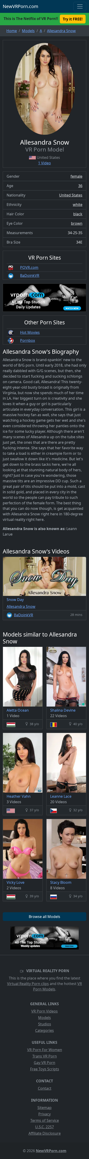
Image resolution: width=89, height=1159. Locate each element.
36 (80, 185)
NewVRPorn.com (20, 6)
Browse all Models (44, 916)
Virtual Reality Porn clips (28, 983)
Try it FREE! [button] (73, 19)
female (76, 176)
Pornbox (27, 340)
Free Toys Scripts (44, 1069)
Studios (44, 1024)
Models (44, 1017)
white (77, 204)
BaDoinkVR (29, 275)
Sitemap (44, 1107)
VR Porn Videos (44, 1011)
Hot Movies (30, 332)
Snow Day (15, 599)
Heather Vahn (19, 796)
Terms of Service (44, 1120)
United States (70, 195)
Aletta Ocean (18, 710)
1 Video (44, 163)
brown (76, 223)
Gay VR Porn (44, 1062)
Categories (44, 1030)
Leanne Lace (60, 796)
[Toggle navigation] (79, 6)
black (77, 213)
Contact (44, 1088)
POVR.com (29, 267)
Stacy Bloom (60, 882)
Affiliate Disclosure (45, 1133)
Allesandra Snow (21, 606)
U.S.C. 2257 (44, 1126)
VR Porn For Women (44, 1049)
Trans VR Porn (44, 1056)
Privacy (44, 1114)
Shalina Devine (63, 710)
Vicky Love (15, 882)
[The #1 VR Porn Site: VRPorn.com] (44, 937)
